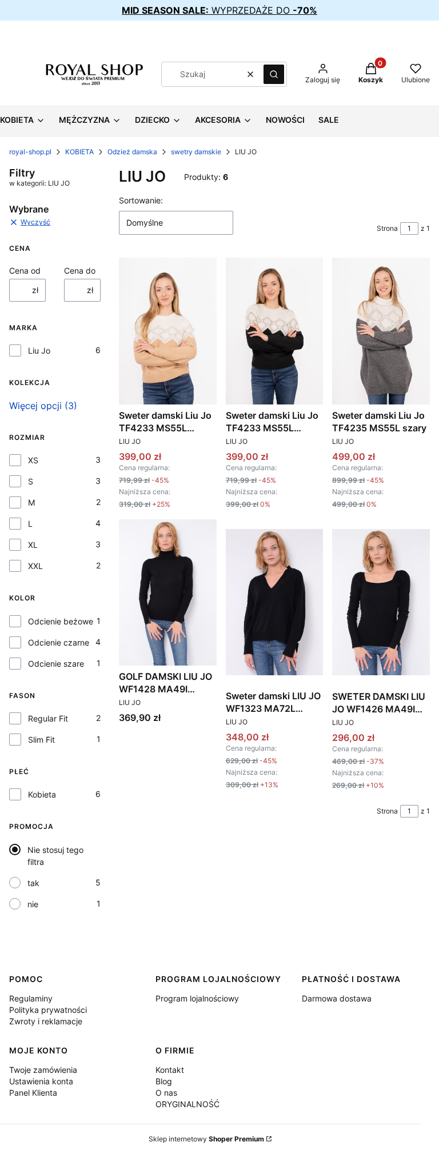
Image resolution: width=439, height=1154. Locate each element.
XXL (35, 566)
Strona (387, 228)
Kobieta (42, 794)
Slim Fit (41, 739)
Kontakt (169, 1070)
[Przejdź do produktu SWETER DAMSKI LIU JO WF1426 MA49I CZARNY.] (381, 602)
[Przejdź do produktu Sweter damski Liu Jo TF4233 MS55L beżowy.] (168, 331)
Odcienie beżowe (60, 621)
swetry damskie (196, 151)
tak (33, 883)
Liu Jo (39, 350)
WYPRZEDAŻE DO (219, 10)
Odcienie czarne (58, 642)
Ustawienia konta (41, 1081)
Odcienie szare (56, 663)
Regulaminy (31, 998)
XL (33, 545)
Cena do (79, 270)
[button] (274, 74)
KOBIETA (79, 151)
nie (32, 904)
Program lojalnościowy (197, 998)
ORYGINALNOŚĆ (187, 1104)
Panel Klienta (33, 1092)
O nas (166, 1092)
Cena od (25, 270)
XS (33, 460)
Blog (163, 1081)
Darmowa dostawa (337, 998)
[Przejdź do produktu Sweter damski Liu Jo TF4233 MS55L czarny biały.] (275, 331)
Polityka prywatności (48, 1010)
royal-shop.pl (30, 151)
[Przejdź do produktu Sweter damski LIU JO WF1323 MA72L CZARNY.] (275, 602)
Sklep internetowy (206, 1139)
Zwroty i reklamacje (45, 1021)
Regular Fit (48, 718)
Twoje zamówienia (43, 1070)
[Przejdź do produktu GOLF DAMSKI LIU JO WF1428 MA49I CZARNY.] (168, 592)
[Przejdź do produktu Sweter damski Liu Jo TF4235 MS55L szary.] (381, 331)
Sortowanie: (141, 200)
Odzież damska (132, 151)
